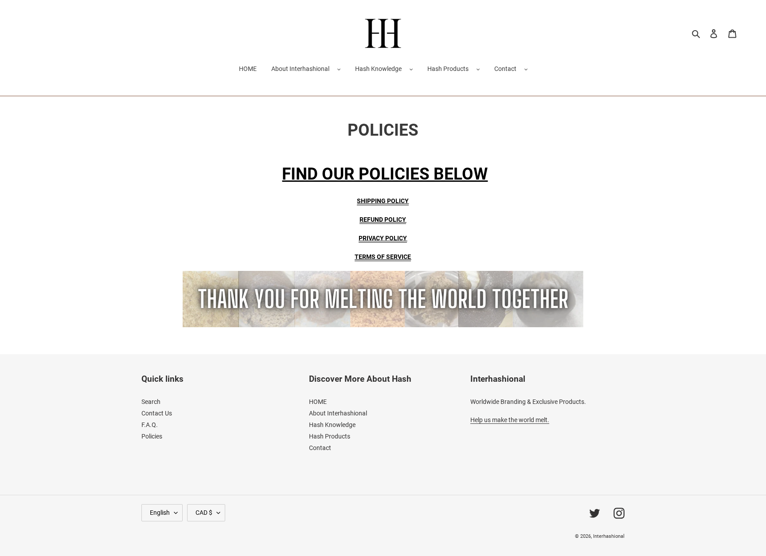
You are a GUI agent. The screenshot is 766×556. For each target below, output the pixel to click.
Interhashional (609, 536)
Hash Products (448, 68)
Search (150, 401)
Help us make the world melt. (509, 419)
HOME (318, 401)
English (160, 512)
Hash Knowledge (378, 68)
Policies (151, 436)
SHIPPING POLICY (383, 200)
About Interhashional (300, 68)
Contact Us (156, 413)
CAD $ (203, 512)
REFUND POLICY (383, 219)
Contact (505, 68)
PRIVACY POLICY (383, 238)
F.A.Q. (149, 424)
